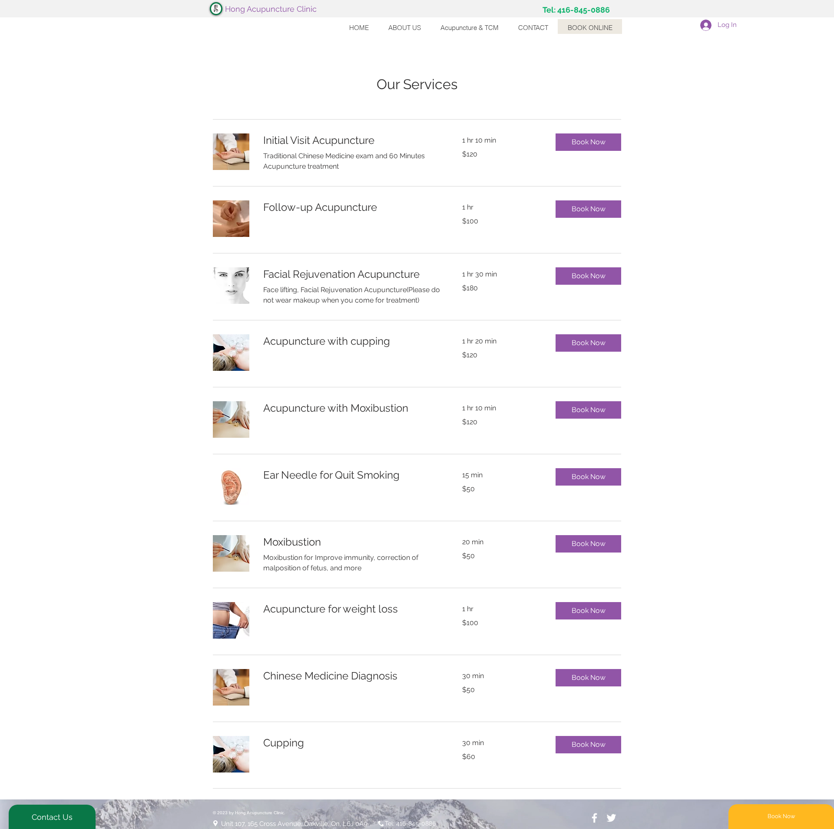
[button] (588, 142)
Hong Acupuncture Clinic (271, 8)
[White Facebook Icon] (594, 818)
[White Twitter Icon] (611, 818)
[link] (352, 140)
